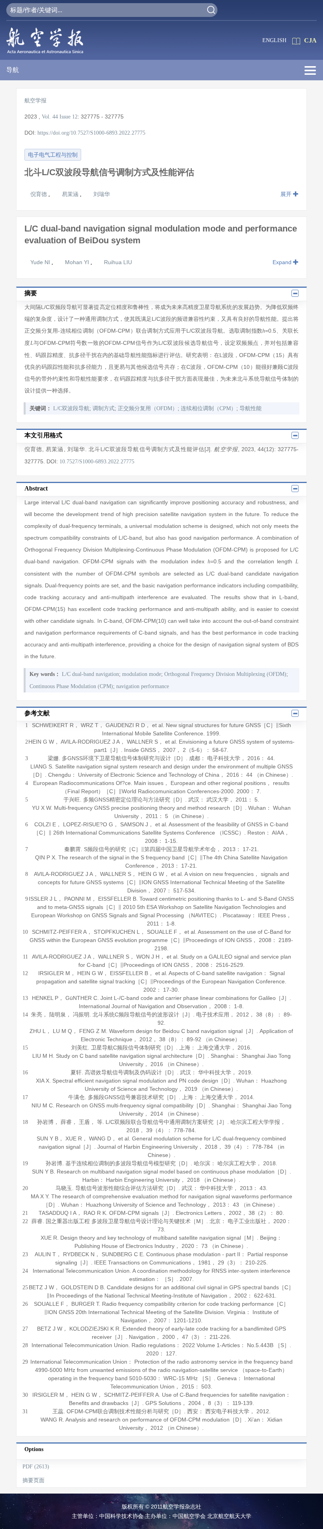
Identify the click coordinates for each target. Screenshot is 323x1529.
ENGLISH (274, 40)
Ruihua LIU (118, 262)
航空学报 (35, 101)
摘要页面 (33, 1480)
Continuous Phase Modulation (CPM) (71, 686)
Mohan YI (78, 262)
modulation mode (141, 674)
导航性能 (250, 408)
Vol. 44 (50, 117)
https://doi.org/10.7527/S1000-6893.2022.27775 (91, 133)
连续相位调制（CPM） (208, 408)
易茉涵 (71, 194)
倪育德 (39, 194)
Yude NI (41, 262)
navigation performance (142, 686)
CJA (310, 40)
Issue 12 (68, 117)
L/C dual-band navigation (90, 674)
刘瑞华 (101, 194)
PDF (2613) (35, 1467)
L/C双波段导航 (71, 408)
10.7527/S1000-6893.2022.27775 (96, 462)
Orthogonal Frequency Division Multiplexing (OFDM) (225, 674)
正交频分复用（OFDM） (148, 408)
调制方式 (104, 408)
